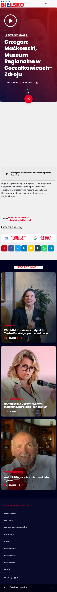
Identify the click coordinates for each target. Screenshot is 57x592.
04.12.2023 (26, 82)
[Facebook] (18, 578)
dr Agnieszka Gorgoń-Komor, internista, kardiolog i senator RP (25, 405)
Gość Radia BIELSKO (16, 34)
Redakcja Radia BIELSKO (19, 217)
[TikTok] (12, 578)
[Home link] (12, 4)
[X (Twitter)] (8, 578)
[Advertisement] (28, 137)
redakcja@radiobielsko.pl (19, 220)
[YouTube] (5, 578)
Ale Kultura (10, 325)
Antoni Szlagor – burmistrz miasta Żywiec (26, 478)
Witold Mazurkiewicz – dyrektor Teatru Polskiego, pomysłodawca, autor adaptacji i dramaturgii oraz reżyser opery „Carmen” (26, 335)
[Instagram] (15, 578)
